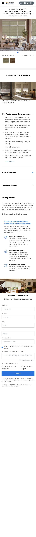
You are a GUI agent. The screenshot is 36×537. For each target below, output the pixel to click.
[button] (3, 3)
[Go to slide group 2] (18, 52)
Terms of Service (11, 386)
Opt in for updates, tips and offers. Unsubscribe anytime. (18, 347)
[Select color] (6, 61)
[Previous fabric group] (22, 55)
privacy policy (8, 381)
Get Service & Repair (27, 367)
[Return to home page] (12, 3)
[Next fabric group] (33, 55)
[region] (18, 36)
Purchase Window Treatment (9, 367)
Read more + (10, 161)
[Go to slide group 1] (17, 52)
